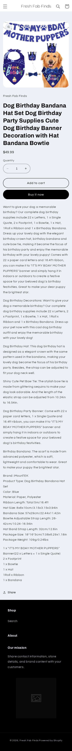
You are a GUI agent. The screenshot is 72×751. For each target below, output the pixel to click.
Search (12, 621)
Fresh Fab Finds (29, 740)
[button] (5, 6)
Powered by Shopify (50, 740)
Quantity (8, 160)
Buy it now (36, 194)
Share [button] (12, 592)
